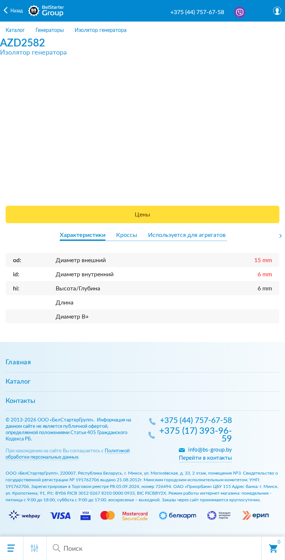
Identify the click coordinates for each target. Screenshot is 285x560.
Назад (16, 11)
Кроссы (126, 235)
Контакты (20, 401)
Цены (142, 215)
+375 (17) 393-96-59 (195, 435)
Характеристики (82, 235)
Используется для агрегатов (187, 235)
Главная (18, 362)
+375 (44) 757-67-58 (197, 12)
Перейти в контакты (205, 458)
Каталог (18, 381)
